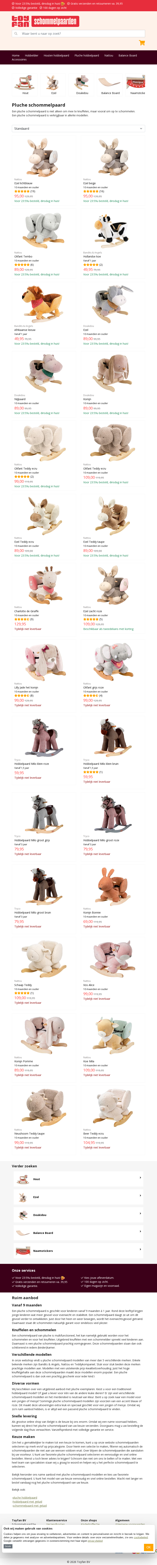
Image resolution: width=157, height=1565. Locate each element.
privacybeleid (95, 1540)
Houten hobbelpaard (56, 55)
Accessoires (19, 59)
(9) (27, 618)
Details (8, 1546)
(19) (36, 190)
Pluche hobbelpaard (86, 55)
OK (148, 1547)
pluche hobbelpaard (25, 1497)
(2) (105, 263)
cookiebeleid (141, 1537)
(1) (101, 770)
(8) (27, 694)
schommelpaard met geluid (30, 1505)
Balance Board (128, 55)
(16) (105, 190)
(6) (36, 263)
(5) (108, 618)
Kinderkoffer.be (90, 1524)
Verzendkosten (55, 1524)
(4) (96, 694)
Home (16, 55)
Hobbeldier (31, 55)
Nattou (108, 55)
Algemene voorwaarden (130, 1524)
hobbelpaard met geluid (27, 1501)
